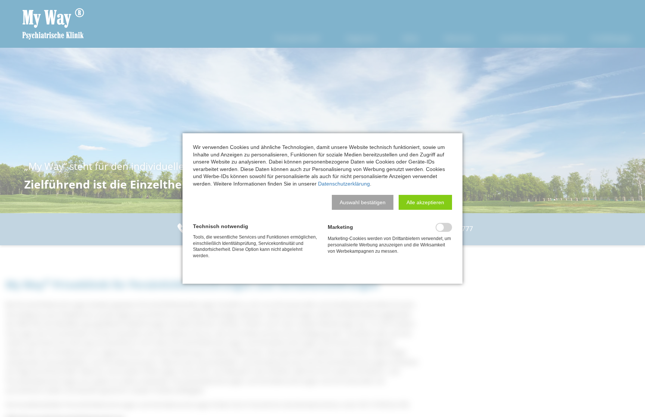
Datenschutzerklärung (344, 184)
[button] (362, 202)
